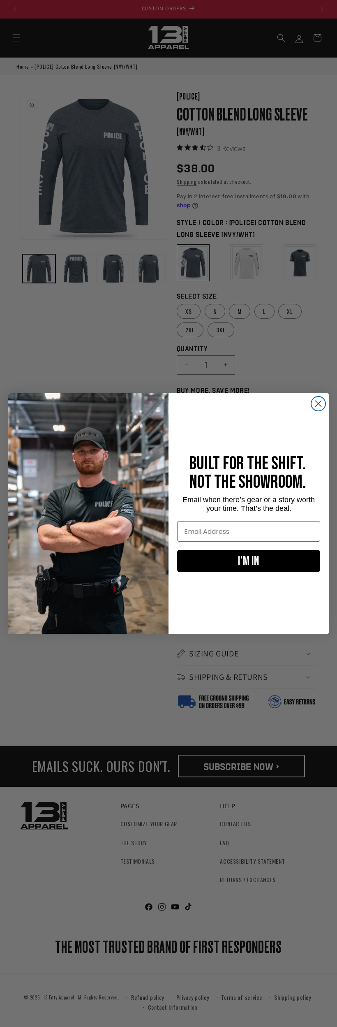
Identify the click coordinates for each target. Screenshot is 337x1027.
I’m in (248, 561)
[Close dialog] (318, 403)
